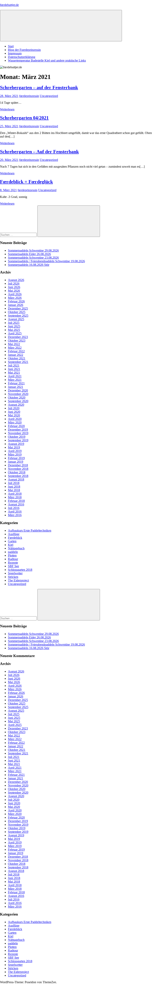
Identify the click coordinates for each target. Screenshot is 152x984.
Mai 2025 (14, 329)
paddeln (13, 552)
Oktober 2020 (16, 397)
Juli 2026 (13, 283)
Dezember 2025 (18, 308)
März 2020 (15, 422)
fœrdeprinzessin (29, 96)
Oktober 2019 (16, 436)
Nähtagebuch (16, 548)
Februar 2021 (16, 383)
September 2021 (18, 362)
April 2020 (15, 419)
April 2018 (15, 493)
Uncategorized (49, 96)
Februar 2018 (16, 500)
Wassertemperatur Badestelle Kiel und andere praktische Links (47, 60)
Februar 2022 (16, 351)
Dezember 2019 (18, 429)
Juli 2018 (13, 483)
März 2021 (15, 379)
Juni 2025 (14, 326)
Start (11, 46)
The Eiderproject (18, 580)
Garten (12, 541)
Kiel (10, 544)
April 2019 (15, 451)
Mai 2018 (14, 490)
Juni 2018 (14, 486)
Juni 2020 (14, 411)
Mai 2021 (14, 372)
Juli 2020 (13, 408)
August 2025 (16, 319)
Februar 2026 (16, 301)
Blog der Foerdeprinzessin (24, 49)
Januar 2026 (15, 305)
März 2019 (15, 454)
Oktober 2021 (16, 358)
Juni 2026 (14, 287)
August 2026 (16, 280)
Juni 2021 (14, 369)
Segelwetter (15, 573)
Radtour (13, 559)
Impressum (15, 53)
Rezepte (13, 562)
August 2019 (16, 443)
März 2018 (15, 497)
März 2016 (15, 515)
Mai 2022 (14, 344)
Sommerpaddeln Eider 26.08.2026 (29, 254)
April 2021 (15, 376)
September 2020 (18, 401)
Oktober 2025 (16, 312)
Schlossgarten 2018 (20, 569)
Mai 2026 (14, 290)
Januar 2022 (15, 354)
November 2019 (18, 433)
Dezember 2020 (18, 390)
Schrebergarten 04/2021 (24, 117)
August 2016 (16, 504)
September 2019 (18, 440)
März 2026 (15, 297)
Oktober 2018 (16, 472)
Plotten (12, 555)
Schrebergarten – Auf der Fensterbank (39, 151)
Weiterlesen (7, 109)
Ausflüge (13, 534)
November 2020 (18, 394)
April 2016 (15, 511)
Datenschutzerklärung (21, 57)
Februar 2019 (16, 458)
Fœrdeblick (15, 537)
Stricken (13, 576)
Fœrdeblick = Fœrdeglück (26, 181)
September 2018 (18, 476)
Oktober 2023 (16, 340)
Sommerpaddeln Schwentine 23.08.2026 (33, 257)
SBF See (13, 566)
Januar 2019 (15, 461)
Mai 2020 (14, 415)
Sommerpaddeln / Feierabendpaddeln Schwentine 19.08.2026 (46, 261)
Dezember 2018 (18, 465)
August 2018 (16, 479)
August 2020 (16, 404)
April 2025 (15, 333)
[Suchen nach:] (18, 234)
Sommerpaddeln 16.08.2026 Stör (28, 264)
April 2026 (15, 294)
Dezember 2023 (18, 337)
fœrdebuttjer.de (9, 5)
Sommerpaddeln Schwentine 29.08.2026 (33, 250)
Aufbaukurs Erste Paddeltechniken (29, 530)
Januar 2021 (15, 386)
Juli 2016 (13, 508)
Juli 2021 (13, 365)
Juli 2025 (13, 322)
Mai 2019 (14, 447)
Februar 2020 (16, 426)
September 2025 (18, 315)
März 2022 (15, 347)
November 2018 (18, 468)
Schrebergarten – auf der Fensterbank (39, 87)
